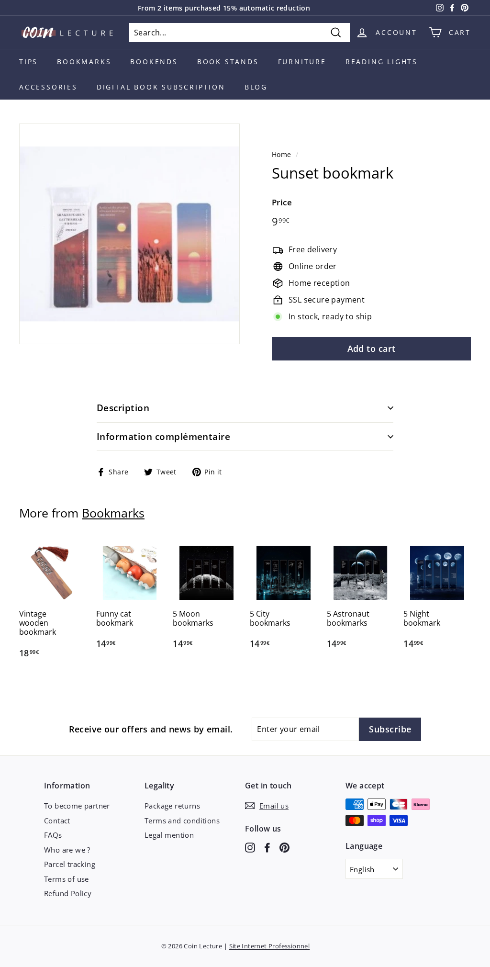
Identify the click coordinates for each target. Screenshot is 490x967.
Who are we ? (67, 850)
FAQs (53, 835)
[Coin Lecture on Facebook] (267, 847)
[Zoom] (129, 234)
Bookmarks (84, 61)
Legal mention (169, 835)
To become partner (77, 805)
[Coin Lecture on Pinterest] (284, 847)
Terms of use (66, 879)
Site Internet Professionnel (269, 946)
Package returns (172, 805)
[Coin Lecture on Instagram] (250, 847)
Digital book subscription (161, 86)
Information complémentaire (163, 436)
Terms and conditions (182, 820)
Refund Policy (67, 893)
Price (282, 202)
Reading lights (381, 61)
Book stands (228, 61)
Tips (28, 61)
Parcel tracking (69, 864)
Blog (256, 86)
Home (281, 154)
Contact (57, 820)
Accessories (48, 86)
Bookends (154, 61)
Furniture (302, 61)
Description (123, 408)
